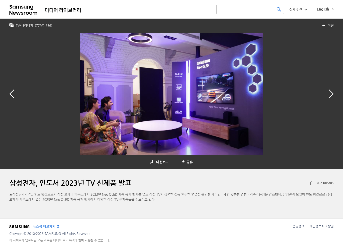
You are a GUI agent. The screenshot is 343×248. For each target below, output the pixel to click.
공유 (190, 162)
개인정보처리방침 (321, 226)
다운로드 (162, 162)
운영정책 (298, 226)
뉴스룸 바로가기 (44, 226)
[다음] (331, 93)
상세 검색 (295, 9)
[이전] (11, 93)
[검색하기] (279, 9)
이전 (331, 25)
